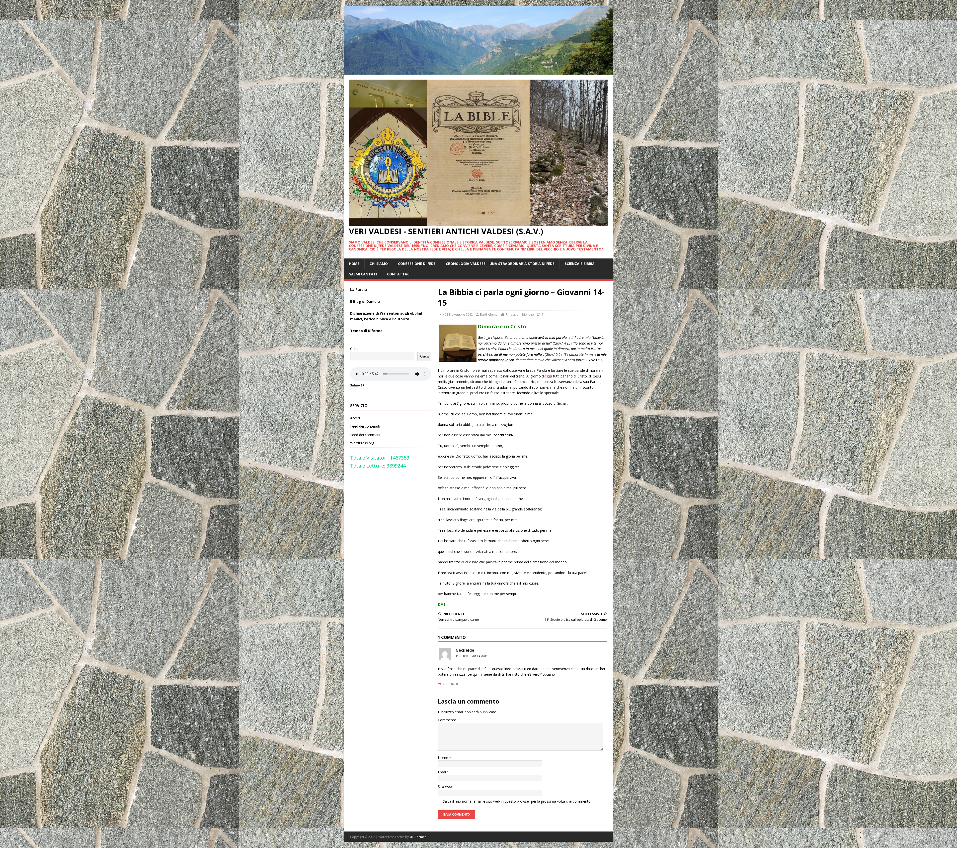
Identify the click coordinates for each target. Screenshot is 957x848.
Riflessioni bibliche (520, 314)
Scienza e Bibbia (580, 263)
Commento (447, 720)
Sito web (445, 786)
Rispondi (450, 684)
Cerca (354, 348)
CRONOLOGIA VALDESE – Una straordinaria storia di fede (500, 263)
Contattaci (398, 274)
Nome (443, 757)
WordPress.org (362, 443)
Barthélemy (488, 314)
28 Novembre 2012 (459, 314)
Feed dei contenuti (365, 426)
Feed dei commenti (365, 434)
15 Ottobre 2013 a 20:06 (471, 656)
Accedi (355, 418)
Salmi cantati (363, 274)
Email (442, 772)
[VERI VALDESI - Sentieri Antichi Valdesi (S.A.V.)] (478, 71)
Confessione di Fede (417, 263)
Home (354, 263)
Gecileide (465, 650)
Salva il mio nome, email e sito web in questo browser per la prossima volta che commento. (517, 801)
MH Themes (417, 837)
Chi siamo (379, 263)
